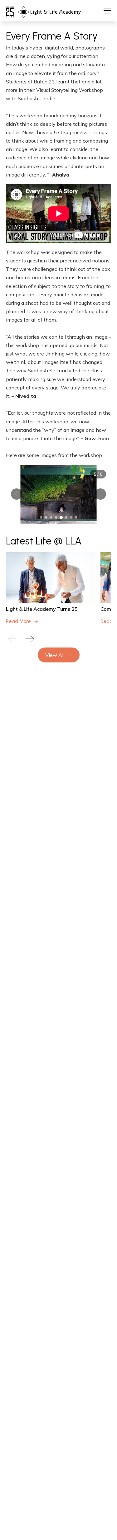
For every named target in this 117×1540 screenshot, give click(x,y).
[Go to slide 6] (66, 517)
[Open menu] (107, 10)
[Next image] (100, 494)
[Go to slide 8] (76, 517)
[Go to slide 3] (51, 517)
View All (55, 655)
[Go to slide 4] (56, 517)
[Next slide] (29, 639)
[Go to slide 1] (41, 517)
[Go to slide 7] (71, 517)
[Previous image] (16, 494)
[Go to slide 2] (46, 517)
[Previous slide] (12, 639)
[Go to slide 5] (61, 517)
